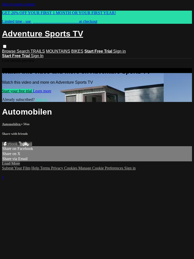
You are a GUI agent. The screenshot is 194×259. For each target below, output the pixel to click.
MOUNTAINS (58, 51)
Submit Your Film (16, 168)
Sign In (37, 56)
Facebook (10, 144)
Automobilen (11, 124)
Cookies (71, 168)
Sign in (119, 51)
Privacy (57, 168)
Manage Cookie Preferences (101, 168)
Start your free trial (17, 91)
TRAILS (38, 51)
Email (27, 144)
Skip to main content (18, 4)
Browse (9, 51)
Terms (45, 168)
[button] (4, 46)
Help (35, 168)
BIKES (77, 51)
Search (24, 51)
